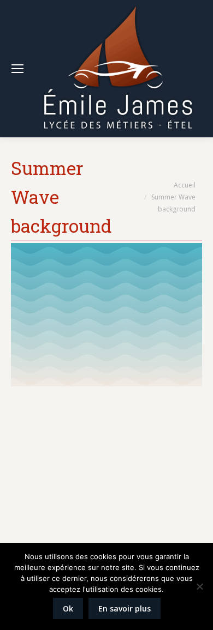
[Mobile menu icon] (17, 68)
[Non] (199, 586)
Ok (68, 608)
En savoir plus (124, 608)
